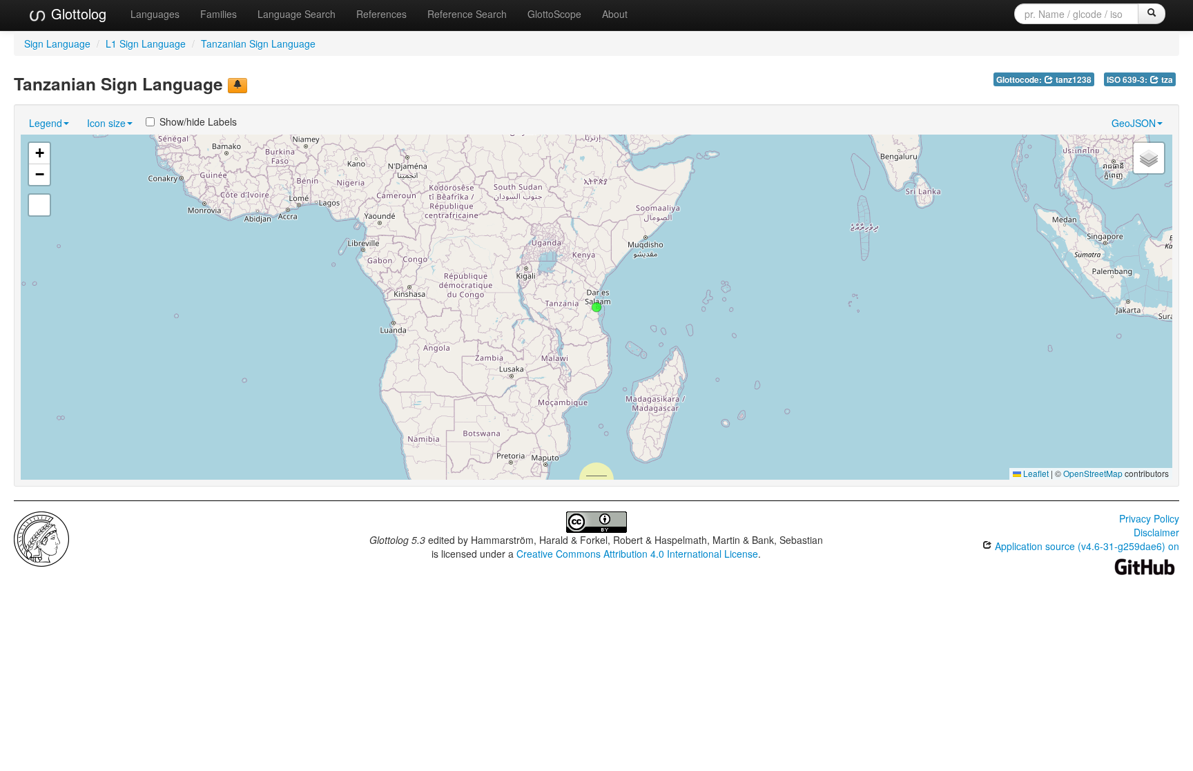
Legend (45, 123)
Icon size (106, 123)
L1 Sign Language (146, 43)
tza (1166, 80)
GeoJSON (1134, 123)
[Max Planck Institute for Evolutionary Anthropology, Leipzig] (41, 538)
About (615, 14)
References (381, 14)
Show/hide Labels (198, 121)
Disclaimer (1156, 532)
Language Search (297, 14)
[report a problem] (237, 85)
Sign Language (57, 43)
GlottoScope (554, 14)
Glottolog (76, 13)
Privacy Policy (1149, 518)
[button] (596, 307)
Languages (155, 14)
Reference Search (467, 14)
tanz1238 (1073, 80)
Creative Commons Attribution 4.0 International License (637, 553)
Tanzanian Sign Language (258, 43)
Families (218, 14)
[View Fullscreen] (39, 205)
